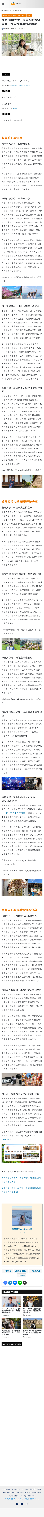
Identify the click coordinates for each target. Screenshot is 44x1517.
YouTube (6, 1139)
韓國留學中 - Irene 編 (10, 28)
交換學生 (16, 108)
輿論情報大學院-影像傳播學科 (21, 85)
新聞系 (22, 1275)
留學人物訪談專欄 (14, 10)
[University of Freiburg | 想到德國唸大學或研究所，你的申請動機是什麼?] (11, 1301)
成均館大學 (36, 1271)
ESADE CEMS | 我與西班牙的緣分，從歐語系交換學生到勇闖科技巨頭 (32, 1311)
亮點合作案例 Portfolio (32, 1499)
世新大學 (7, 1271)
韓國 (29, 15)
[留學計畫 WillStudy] (13, 3)
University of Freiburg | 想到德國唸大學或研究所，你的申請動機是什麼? (11, 1311)
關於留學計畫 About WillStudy (14, 1499)
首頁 (5, 10)
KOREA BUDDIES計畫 (15, 813)
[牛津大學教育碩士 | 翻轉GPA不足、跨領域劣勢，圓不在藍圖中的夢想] (32, 1323)
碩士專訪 (21, 15)
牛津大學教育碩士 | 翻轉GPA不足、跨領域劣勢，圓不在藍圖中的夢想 (32, 1333)
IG (19, 1135)
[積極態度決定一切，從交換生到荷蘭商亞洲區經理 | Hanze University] (11, 1323)
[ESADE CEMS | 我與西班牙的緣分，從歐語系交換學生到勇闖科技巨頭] (32, 1301)
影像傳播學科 (21, 1271)
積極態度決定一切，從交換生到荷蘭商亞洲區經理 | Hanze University (11, 1333)
